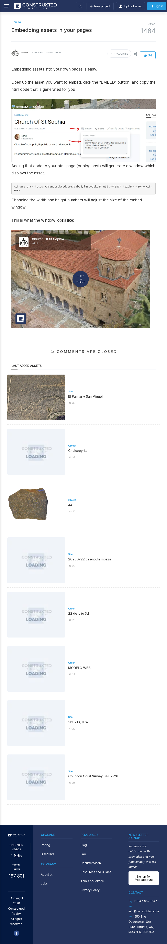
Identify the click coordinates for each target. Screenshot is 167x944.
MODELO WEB (79, 668)
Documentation (91, 863)
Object (72, 445)
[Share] (135, 54)
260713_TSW (78, 722)
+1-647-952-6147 (145, 901)
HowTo (16, 22)
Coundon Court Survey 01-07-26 (93, 776)
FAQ (83, 854)
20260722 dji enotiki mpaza (89, 559)
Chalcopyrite (78, 451)
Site (70, 391)
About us (47, 874)
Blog (84, 845)
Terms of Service (92, 881)
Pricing (45, 845)
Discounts (47, 854)
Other (71, 608)
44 (70, 505)
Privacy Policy (90, 890)
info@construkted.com (144, 911)
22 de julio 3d (78, 613)
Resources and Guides (96, 872)
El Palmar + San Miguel (85, 396)
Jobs (44, 883)
